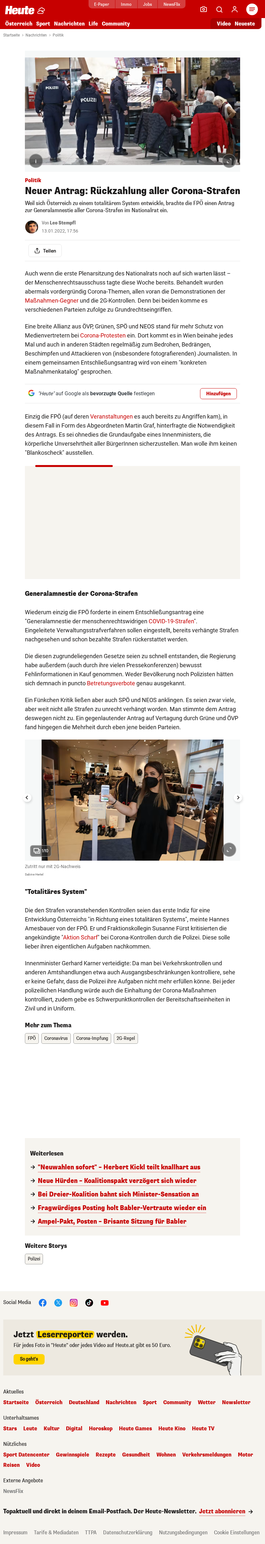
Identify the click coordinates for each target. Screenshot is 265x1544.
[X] (58, 1302)
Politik (58, 35)
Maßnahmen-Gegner (52, 300)
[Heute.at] (20, 9)
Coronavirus (56, 1038)
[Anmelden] (234, 9)
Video (224, 23)
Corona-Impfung (92, 1038)
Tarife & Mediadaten (56, 1532)
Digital (74, 1428)
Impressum (15, 1532)
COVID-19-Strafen (171, 621)
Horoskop (100, 1428)
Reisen (11, 1465)
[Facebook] (43, 1302)
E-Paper (101, 4)
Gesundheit (136, 1455)
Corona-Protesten (103, 335)
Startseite (11, 35)
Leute (30, 1428)
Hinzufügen (218, 394)
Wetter (207, 1402)
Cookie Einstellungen (237, 1532)
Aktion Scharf (80, 937)
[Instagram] (74, 1302)
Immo (126, 4)
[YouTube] (105, 1302)
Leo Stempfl (63, 223)
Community (116, 23)
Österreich (18, 23)
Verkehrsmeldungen (206, 1455)
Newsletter (236, 1402)
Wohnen (166, 1455)
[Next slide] (238, 797)
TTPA (91, 1532)
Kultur (51, 1428)
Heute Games (135, 1428)
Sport (43, 23)
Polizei (34, 1259)
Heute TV (203, 1428)
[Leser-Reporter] (203, 9)
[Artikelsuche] (219, 9)
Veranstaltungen (111, 416)
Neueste (245, 23)
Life (93, 23)
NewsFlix (172, 4)
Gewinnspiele (72, 1455)
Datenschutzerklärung (128, 1532)
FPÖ (32, 1038)
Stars (10, 1428)
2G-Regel (126, 1038)
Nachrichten (36, 35)
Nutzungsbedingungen (183, 1532)
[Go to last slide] (27, 797)
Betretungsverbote (111, 683)
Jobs (147, 4)
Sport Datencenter (26, 1455)
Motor (245, 1455)
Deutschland (84, 1402)
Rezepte (106, 1455)
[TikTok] (89, 1302)
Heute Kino (172, 1428)
